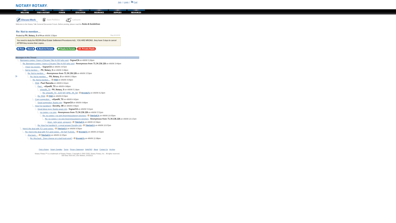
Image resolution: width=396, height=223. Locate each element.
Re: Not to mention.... (36, 73)
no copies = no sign (48, 112)
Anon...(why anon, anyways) (59, 122)
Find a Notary (44, 149)
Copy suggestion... (43, 99)
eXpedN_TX (45, 90)
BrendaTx (85, 93)
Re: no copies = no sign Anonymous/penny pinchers (64, 116)
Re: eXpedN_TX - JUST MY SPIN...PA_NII (60, 93)
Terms (66, 149)
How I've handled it (43, 106)
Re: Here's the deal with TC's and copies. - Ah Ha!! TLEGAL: (50, 132)
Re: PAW (41, 96)
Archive (112, 149)
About (96, 149)
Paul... (40, 86)
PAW (56, 80)
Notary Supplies (56, 149)
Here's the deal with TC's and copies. (38, 129)
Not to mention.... (32, 70)
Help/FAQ (88, 149)
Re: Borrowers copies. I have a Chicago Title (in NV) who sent (48, 64)
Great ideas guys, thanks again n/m (52, 109)
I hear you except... (33, 67)
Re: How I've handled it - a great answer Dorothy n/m (60, 125)
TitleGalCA (94, 116)
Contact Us (103, 149)
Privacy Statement (77, 149)
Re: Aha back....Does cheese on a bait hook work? (51, 138)
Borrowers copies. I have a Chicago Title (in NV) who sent (44, 60)
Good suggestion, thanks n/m (50, 103)
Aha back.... (32, 135)
